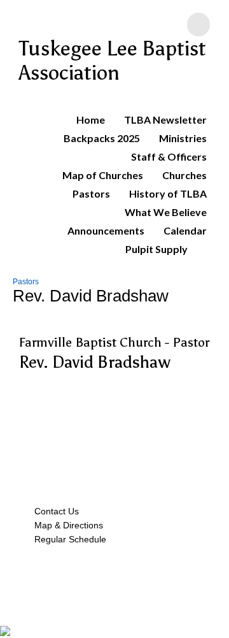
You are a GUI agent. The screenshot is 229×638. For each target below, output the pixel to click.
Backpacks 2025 (102, 138)
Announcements (105, 230)
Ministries (183, 138)
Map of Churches (102, 175)
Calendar (185, 230)
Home (90, 119)
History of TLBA (168, 193)
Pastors (91, 193)
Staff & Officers (169, 156)
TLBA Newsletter (165, 119)
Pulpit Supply (156, 249)
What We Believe (166, 212)
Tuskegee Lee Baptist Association (112, 60)
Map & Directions (66, 525)
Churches (184, 175)
